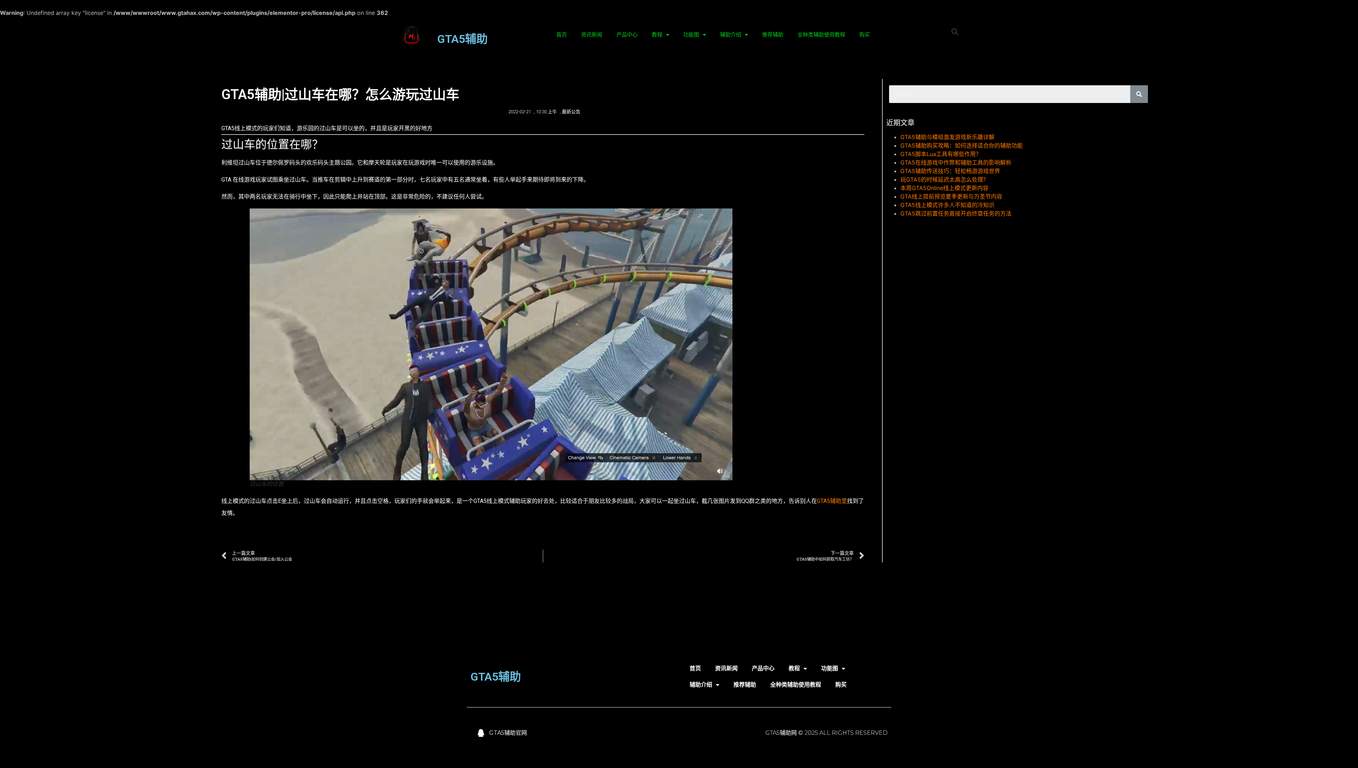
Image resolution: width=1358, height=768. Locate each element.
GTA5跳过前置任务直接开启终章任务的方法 (955, 213)
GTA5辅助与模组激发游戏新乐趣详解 (947, 137)
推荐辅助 (772, 34)
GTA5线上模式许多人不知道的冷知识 (947, 204)
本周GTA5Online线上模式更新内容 (944, 187)
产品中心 (627, 34)
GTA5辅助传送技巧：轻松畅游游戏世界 (950, 170)
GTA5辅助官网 (508, 732)
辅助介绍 (730, 34)
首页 (561, 34)
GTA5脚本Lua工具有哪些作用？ (940, 153)
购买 (864, 34)
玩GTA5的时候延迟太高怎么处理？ (944, 179)
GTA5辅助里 (832, 501)
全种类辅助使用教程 (821, 34)
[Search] (1139, 94)
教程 (657, 34)
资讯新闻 (591, 34)
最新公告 (571, 111)
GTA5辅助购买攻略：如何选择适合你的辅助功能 (961, 145)
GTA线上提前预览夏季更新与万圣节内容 (951, 196)
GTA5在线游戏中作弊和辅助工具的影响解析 (955, 162)
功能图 (691, 34)
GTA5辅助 (462, 39)
